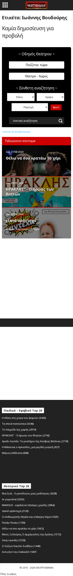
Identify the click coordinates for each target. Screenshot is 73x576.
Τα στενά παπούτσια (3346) (18, 423)
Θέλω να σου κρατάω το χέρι (33, 158)
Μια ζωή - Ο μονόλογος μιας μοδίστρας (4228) (29, 493)
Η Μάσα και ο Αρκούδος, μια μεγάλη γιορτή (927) (31, 447)
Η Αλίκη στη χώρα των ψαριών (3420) (24, 418)
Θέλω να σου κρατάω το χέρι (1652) (23, 528)
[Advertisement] (36, 277)
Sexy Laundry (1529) (14, 540)
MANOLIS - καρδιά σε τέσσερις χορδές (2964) (28, 505)
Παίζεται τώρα (36, 65)
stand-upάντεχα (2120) (15, 511)
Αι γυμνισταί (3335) (13, 499)
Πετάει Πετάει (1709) (13, 522)
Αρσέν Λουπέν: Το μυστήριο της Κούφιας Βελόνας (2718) (35, 441)
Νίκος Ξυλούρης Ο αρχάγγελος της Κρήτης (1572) (31, 534)
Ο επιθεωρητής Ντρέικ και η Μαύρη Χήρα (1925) (30, 517)
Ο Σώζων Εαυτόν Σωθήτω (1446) (21, 546)
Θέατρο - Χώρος (36, 76)
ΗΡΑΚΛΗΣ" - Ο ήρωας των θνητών (30, 192)
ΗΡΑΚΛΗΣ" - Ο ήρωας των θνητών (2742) (26, 435)
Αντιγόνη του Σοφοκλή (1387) (19, 552)
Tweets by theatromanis (16, 131)
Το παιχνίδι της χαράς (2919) (19, 429)
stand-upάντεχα (21, 220)
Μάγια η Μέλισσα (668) (15, 453)
